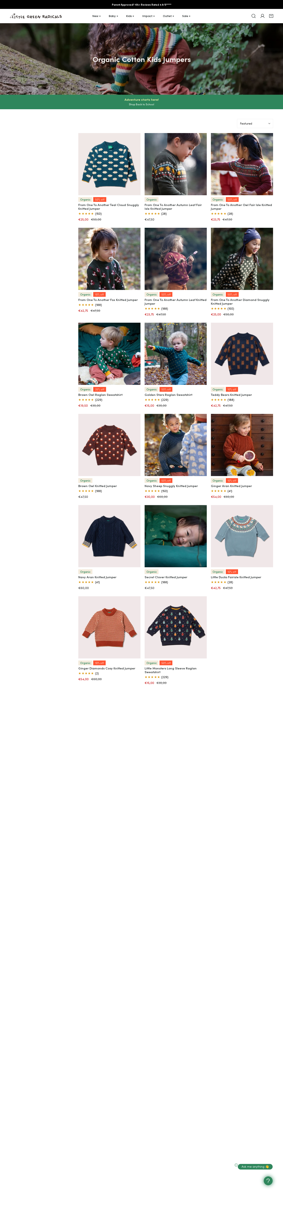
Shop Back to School (141, 104)
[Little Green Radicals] (36, 16)
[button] (271, 16)
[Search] (253, 16)
